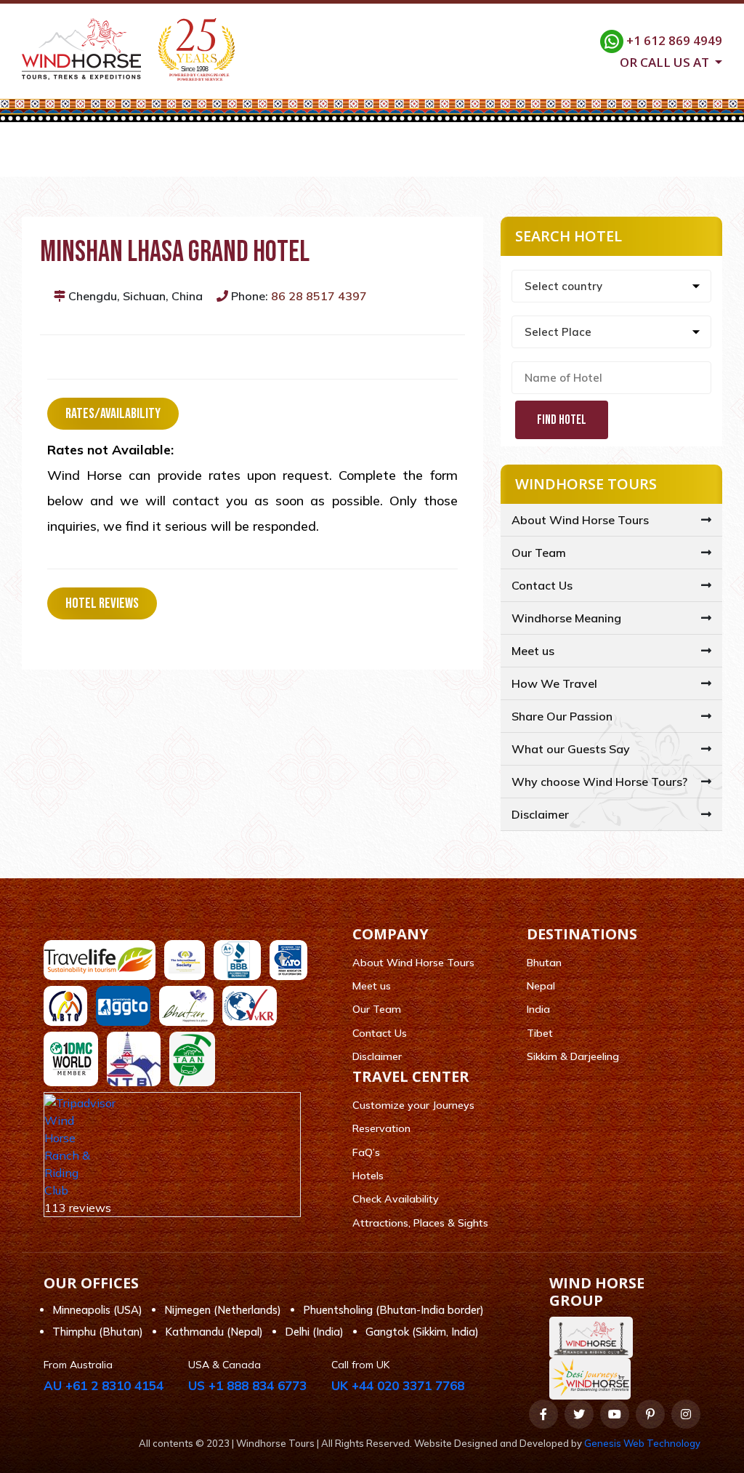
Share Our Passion (562, 716)
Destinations (246, 159)
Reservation (381, 1128)
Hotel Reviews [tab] (102, 603)
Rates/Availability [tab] (113, 413)
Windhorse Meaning (566, 618)
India (538, 1009)
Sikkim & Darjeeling (573, 1056)
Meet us (533, 650)
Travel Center (349, 159)
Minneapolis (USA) (97, 1310)
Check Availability (395, 1198)
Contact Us (637, 159)
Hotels (368, 1175)
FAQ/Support (541, 159)
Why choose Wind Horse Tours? (599, 781)
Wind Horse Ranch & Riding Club (67, 1155)
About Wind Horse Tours (580, 520)
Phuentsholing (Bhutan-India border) (393, 1310)
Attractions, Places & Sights (420, 1222)
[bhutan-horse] (594, 1337)
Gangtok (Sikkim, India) (422, 1331)
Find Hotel (561, 420)
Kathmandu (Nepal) (214, 1331)
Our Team (539, 552)
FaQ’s (366, 1152)
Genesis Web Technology (642, 1443)
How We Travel (554, 683)
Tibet (540, 1033)
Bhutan (544, 962)
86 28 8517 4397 (319, 296)
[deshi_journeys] (593, 1379)
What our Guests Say (571, 749)
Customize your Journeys (413, 1105)
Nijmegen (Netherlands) (222, 1310)
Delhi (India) (314, 1331)
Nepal (541, 985)
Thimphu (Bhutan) (97, 1331)
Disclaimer (540, 814)
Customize (446, 159)
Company (153, 159)
